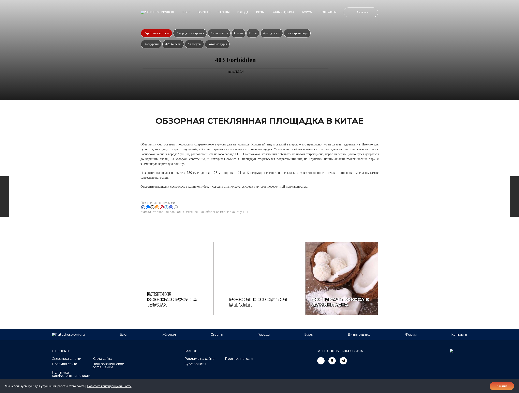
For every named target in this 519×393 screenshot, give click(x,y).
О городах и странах (190, 33)
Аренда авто (271, 33)
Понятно (502, 386)
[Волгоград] (514, 196)
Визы (260, 12)
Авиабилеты (219, 33)
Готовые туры (217, 44)
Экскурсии (151, 44)
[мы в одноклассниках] (332, 360)
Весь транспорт (297, 33)
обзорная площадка (169, 212)
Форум (307, 12)
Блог (186, 12)
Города (243, 12)
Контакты (328, 12)
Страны (224, 12)
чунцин (244, 212)
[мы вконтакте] (321, 360)
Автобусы (194, 44)
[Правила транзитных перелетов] (4, 196)
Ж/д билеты (173, 44)
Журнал (203, 12)
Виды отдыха (283, 12)
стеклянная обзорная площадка (211, 212)
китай (147, 212)
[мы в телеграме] (343, 360)
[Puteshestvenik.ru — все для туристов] (158, 12)
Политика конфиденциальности (109, 386)
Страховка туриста (156, 33)
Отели (238, 33)
